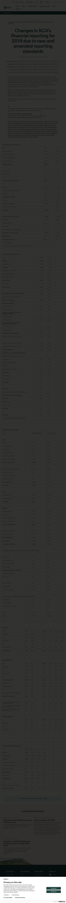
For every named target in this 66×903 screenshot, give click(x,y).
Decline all (53, 891)
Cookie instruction (20, 897)
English (6, 879)
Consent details (8, 897)
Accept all (53, 888)
